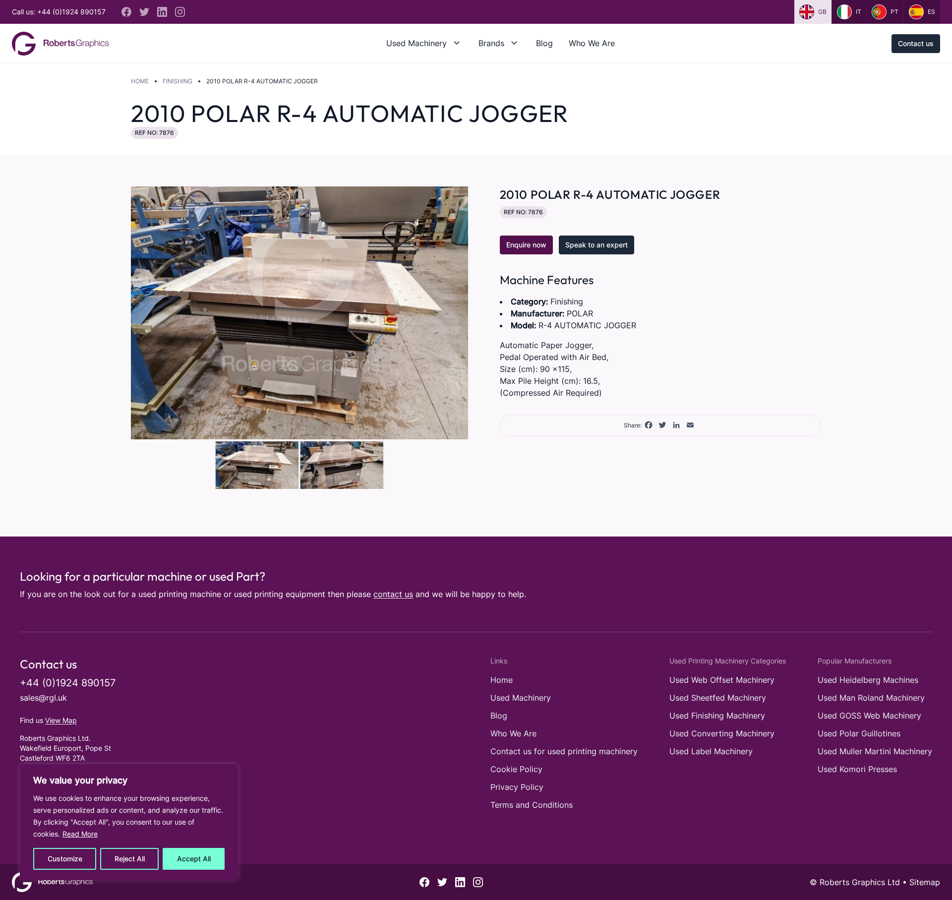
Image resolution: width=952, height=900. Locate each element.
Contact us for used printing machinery (564, 751)
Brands (491, 43)
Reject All (130, 858)
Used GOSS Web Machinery (869, 715)
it (858, 11)
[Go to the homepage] (60, 44)
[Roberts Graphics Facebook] (126, 12)
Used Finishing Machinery (717, 715)
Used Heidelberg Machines (868, 680)
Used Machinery (416, 43)
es (931, 11)
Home (140, 81)
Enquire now (526, 244)
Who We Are (592, 43)
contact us (393, 594)
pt (894, 11)
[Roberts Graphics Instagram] (180, 12)
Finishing (177, 81)
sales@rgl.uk (43, 698)
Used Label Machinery (711, 751)
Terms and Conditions (531, 805)
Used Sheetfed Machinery (717, 698)
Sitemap (924, 882)
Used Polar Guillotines (859, 733)
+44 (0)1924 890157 (68, 683)
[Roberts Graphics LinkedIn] (162, 12)
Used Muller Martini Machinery (875, 751)
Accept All (194, 858)
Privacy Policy (516, 787)
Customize (65, 858)
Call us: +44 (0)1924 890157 (59, 11)
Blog (544, 43)
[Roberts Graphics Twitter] (144, 12)
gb (822, 11)
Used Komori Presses (857, 769)
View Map (61, 720)
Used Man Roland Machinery (871, 698)
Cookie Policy (516, 769)
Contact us (916, 43)
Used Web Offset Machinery (721, 680)
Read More (80, 834)
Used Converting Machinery (721, 733)
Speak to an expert (596, 244)
